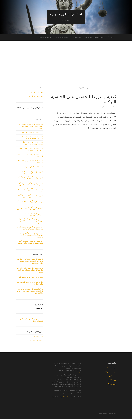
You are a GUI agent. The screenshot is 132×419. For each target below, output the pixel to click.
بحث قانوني (112, 376)
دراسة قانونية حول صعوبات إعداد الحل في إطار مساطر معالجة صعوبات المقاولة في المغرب (30, 270)
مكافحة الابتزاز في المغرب (34, 340)
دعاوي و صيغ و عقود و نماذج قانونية (95, 37)
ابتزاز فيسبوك (111, 384)
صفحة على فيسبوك (45, 37)
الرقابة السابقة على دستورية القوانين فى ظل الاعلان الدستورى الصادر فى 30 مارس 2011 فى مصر (29, 291)
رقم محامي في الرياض (36, 96)
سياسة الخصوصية (64, 396)
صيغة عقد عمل (111, 368)
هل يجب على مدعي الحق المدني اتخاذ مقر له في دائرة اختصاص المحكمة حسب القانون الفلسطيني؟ (30, 261)
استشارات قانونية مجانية (66, 14)
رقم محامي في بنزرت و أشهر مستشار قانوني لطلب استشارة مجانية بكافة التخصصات (31, 235)
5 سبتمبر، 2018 (111, 106)
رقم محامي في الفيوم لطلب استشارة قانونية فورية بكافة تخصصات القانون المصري (31, 221)
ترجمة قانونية (112, 380)
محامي (112, 37)
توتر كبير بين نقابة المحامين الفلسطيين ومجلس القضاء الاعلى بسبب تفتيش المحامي (31, 126)
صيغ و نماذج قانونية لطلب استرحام (32, 132)
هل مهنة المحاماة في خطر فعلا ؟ (32, 166)
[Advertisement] (66, 63)
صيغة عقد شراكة (110, 372)
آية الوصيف (103, 106)
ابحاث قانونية (77, 37)
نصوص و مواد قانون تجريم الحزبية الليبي (30, 277)
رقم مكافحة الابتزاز (62, 37)
